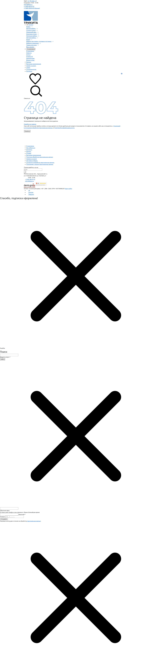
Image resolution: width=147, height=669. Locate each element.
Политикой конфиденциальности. (64, 128)
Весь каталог (30, 47)
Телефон (2, 517)
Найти (2, 359)
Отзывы (28, 153)
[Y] (25, 172)
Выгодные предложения (33, 155)
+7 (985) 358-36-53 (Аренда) (32, 8)
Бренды (28, 151)
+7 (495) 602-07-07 (29, 6)
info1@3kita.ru (28, 4)
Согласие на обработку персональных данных (40, 162)
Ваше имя (22, 514)
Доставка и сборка (31, 161)
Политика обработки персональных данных (39, 157)
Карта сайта (68, 188)
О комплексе (31, 49)
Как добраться (30, 148)
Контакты (29, 150)
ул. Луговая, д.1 (32, 1)
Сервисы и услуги (31, 159)
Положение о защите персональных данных (39, 164)
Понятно (27, 131)
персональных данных (34, 521)
